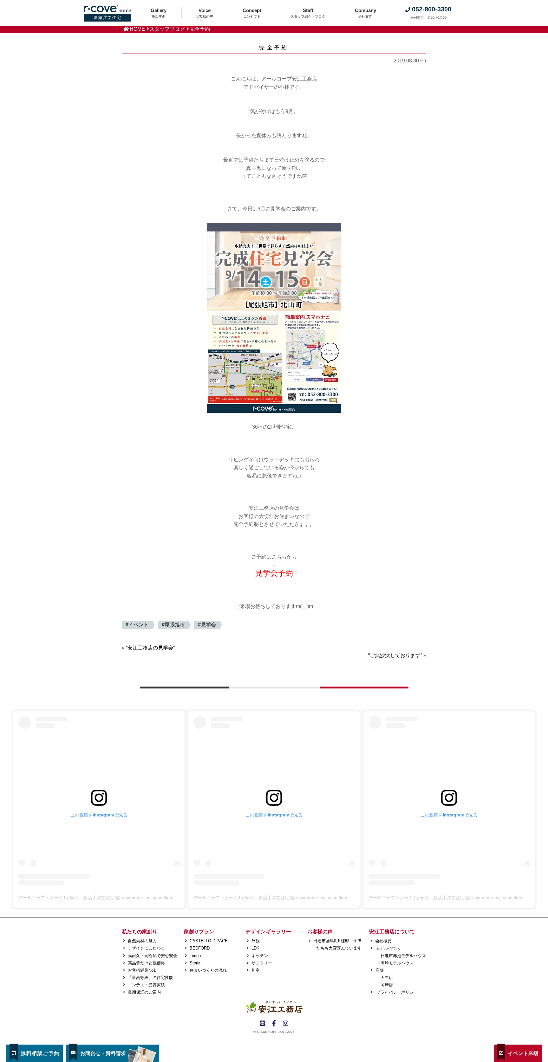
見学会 (208, 624)
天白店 (387, 977)
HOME (137, 29)
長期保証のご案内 (144, 992)
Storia (195, 963)
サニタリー (261, 963)
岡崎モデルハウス (397, 963)
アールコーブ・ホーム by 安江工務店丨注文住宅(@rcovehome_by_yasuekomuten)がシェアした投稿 (118, 897)
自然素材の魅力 (142, 940)
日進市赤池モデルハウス (403, 955)
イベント (138, 624)
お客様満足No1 (142, 970)
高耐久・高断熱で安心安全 (152, 955)
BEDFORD (200, 948)
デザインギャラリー (268, 931)
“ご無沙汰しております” (395, 655)
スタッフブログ (167, 29)
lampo (195, 955)
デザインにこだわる (146, 948)
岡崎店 (387, 984)
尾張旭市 (175, 624)
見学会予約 (274, 573)
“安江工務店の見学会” (150, 647)
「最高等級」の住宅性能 (150, 977)
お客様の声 (320, 931)
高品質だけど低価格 (146, 963)
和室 (255, 970)
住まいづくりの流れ (208, 970)
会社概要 (383, 940)
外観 (255, 940)
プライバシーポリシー (396, 992)
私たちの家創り (139, 931)
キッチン (259, 955)
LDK (255, 948)
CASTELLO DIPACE (209, 940)
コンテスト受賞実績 (146, 984)
